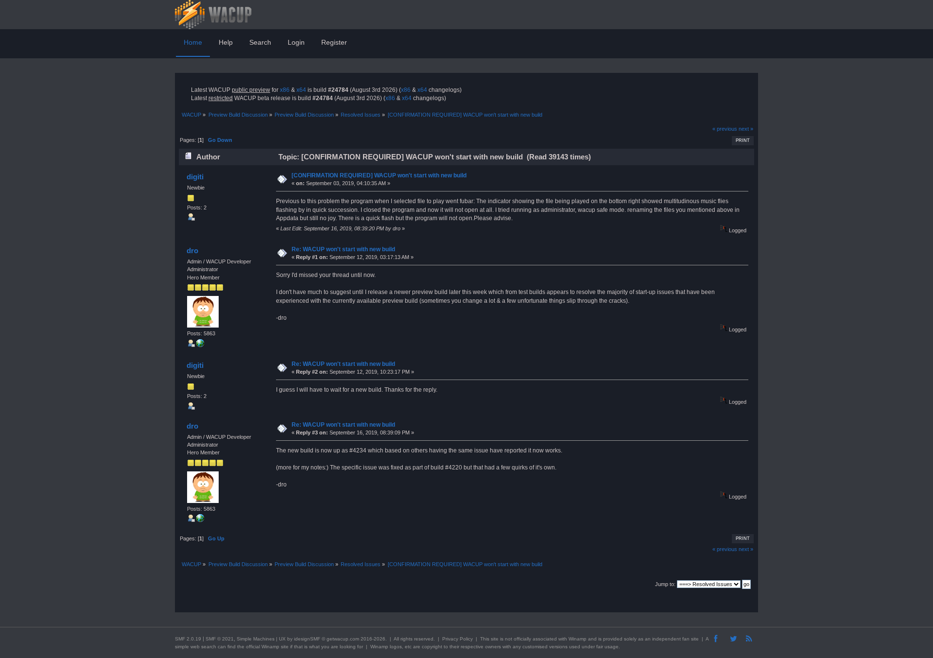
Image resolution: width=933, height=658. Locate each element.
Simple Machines (256, 638)
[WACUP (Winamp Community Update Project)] (200, 345)
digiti (195, 177)
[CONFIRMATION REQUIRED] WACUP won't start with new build (379, 175)
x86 (285, 90)
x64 (301, 90)
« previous (724, 129)
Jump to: (665, 584)
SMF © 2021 (220, 638)
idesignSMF (307, 638)
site (495, 638)
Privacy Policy (457, 638)
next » (746, 129)
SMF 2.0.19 (188, 638)
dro (192, 250)
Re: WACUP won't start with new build (343, 249)
